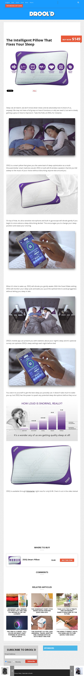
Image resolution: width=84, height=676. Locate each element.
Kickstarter (30, 491)
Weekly (18, 662)
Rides (26, 2)
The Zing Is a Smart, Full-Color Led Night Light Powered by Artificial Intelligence (17, 634)
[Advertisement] (43, 30)
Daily (9, 662)
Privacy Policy (17, 673)
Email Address (10, 654)
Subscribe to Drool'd (27, 673)
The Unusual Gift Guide (14, 6)
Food (22, 2)
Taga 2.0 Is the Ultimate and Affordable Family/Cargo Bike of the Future (67, 611)
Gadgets (7, 2)
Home (17, 2)
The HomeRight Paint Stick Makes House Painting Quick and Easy (42, 610)
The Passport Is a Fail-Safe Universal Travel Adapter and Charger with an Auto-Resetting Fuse (42, 634)
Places (31, 2)
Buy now (71, 39)
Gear (12, 2)
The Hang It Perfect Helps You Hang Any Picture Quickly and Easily (67, 633)
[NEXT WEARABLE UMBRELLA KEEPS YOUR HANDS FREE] (77, 671)
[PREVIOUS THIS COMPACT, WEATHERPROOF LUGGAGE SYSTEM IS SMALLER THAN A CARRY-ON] (7, 671)
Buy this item (67, 560)
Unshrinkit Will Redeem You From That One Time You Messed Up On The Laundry (17, 611)
